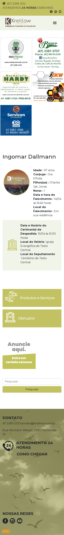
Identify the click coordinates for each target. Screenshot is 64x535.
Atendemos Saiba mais (28, 7)
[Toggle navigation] (55, 23)
